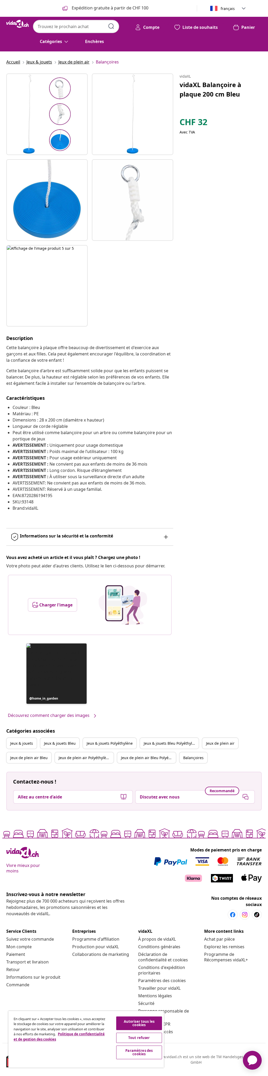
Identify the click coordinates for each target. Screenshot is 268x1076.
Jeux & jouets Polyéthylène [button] (110, 743)
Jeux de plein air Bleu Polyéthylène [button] (148, 757)
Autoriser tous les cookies (139, 1023)
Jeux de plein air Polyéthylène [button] (84, 757)
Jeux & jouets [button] (21, 743)
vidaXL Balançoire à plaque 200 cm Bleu (210, 89)
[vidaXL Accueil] (17, 24)
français (228, 8)
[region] (86, 1039)
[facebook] (232, 914)
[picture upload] (123, 605)
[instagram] (244, 914)
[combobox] (76, 26)
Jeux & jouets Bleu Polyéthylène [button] (171, 743)
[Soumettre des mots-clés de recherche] (111, 26)
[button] (56, 673)
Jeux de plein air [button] (220, 743)
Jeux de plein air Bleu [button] (29, 757)
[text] (193, 123)
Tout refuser (139, 1037)
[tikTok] (256, 914)
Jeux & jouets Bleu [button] (60, 743)
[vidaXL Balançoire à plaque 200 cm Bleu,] (47, 114)
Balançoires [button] (193, 757)
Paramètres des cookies (162, 980)
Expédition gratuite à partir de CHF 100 (109, 8)
